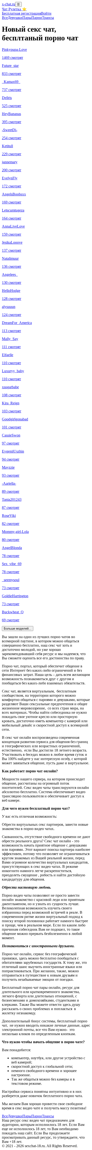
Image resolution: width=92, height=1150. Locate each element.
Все (5, 18)
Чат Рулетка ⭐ (14, 9)
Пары (26, 18)
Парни (36, 18)
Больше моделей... (17, 628)
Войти (46, 13)
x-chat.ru (8, 4)
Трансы (48, 18)
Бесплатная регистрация (21, 13)
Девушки (15, 18)
